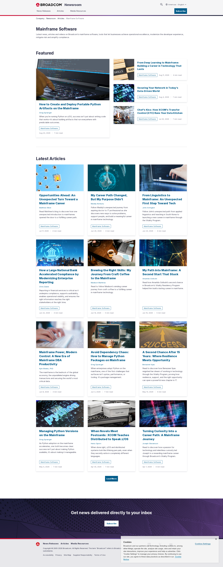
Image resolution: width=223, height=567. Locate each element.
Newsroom (73, 5)
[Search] (161, 4)
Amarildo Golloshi (149, 279)
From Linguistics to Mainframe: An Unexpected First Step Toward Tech (162, 199)
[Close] (216, 539)
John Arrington (148, 208)
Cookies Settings (203, 544)
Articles (65, 543)
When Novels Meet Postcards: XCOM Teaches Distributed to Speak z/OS (110, 435)
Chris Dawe (44, 287)
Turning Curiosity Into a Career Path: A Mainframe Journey (161, 435)
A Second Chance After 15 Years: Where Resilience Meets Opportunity (161, 356)
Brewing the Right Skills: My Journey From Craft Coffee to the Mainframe (111, 274)
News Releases (51, 543)
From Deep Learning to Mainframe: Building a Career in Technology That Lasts (159, 65)
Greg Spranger (45, 113)
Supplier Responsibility (82, 555)
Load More (111, 479)
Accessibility (48, 555)
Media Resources (80, 543)
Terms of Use (99, 555)
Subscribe (181, 11)
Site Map (67, 555)
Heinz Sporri (96, 443)
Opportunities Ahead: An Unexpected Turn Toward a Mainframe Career (58, 199)
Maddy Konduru (97, 204)
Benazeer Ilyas (148, 364)
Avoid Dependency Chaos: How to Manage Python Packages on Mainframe (110, 356)
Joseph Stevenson (150, 443)
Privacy (58, 555)
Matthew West (45, 208)
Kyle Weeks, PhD (46, 368)
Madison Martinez (98, 283)
